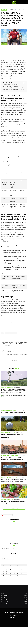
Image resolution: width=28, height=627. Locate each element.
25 (6, 575)
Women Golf (4, 603)
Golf (3, 332)
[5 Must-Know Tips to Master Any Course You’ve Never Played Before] (14, 491)
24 (3, 575)
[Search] (26, 2)
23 (24, 573)
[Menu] (2, 2)
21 (17, 573)
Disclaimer (12, 617)
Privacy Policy (13, 619)
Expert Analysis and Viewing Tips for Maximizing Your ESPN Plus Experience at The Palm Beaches (13, 88)
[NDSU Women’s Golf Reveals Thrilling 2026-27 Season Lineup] (14, 402)
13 (14, 571)
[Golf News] (14, 2)
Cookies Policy (13, 615)
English (5, 515)
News (2, 593)
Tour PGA (4, 9)
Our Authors (19, 612)
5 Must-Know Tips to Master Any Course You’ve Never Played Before (13, 502)
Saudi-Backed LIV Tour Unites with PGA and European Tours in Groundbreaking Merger (12, 458)
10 (3, 571)
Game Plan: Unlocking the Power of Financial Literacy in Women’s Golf (21, 342)
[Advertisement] (11, 532)
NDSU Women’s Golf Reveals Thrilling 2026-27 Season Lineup (13, 413)
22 (21, 573)
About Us (6, 612)
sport (10, 332)
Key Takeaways (6, 91)
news (6, 332)
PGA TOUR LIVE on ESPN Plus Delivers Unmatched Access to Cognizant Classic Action (14, 85)
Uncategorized (4, 601)
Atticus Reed (21, 9)
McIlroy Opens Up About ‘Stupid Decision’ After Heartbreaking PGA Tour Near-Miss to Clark (13, 480)
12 (10, 571)
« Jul (2, 580)
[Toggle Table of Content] (23, 83)
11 (6, 571)
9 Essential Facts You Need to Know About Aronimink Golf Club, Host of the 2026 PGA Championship (12, 436)
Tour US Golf (4, 599)
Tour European (4, 595)
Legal (11, 614)
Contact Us (12, 612)
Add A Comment (14, 508)
